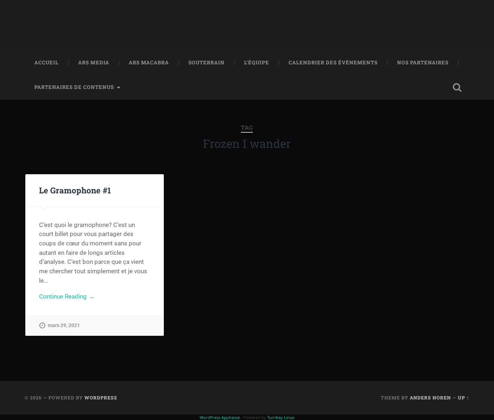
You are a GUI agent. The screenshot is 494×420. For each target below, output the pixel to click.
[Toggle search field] (457, 87)
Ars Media (93, 62)
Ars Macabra (149, 62)
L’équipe (256, 62)
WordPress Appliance (220, 417)
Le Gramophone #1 (75, 190)
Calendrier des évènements (333, 62)
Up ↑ (463, 397)
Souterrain (206, 62)
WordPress (100, 397)
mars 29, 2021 (64, 325)
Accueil (46, 62)
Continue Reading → (66, 296)
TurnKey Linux (280, 417)
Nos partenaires (422, 62)
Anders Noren (430, 397)
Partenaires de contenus (74, 87)
